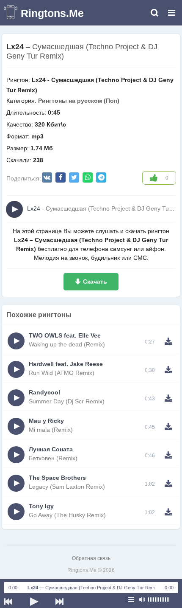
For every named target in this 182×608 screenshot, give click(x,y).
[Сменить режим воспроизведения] (131, 599)
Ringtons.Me (52, 13)
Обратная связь (91, 558)
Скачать (95, 281)
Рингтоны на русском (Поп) (78, 100)
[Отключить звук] (142, 599)
